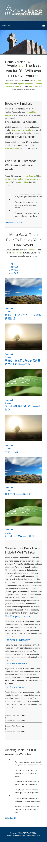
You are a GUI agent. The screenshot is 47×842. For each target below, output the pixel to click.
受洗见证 (15, 270)
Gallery (8, 312)
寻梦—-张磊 (11, 452)
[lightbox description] (11, 818)
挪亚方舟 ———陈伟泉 (18, 494)
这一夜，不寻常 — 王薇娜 (19, 536)
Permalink (9, 308)
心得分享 (15, 273)
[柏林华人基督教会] (23, 13)
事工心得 (15, 267)
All (12, 264)
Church (9, 836)
